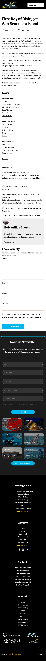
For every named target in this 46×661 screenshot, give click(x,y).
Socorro (5, 101)
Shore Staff (23, 534)
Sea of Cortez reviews (10, 150)
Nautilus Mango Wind (23, 582)
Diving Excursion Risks (23, 508)
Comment (6, 258)
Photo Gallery (23, 608)
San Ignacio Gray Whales (11, 104)
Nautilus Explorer (35, 215)
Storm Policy (23, 497)
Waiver (23, 505)
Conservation (7, 127)
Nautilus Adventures (16, 654)
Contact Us (23, 540)
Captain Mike (7, 124)
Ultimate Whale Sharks (10, 107)
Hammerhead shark (21, 215)
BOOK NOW (33, 5)
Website (5, 303)
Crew (4, 133)
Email (5, 293)
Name (5, 283)
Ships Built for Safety (23, 568)
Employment (23, 537)
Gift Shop (23, 616)
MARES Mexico (23, 625)
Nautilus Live (23, 542)
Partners (23, 528)
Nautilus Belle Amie (23, 573)
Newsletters (23, 605)
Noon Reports (7, 153)
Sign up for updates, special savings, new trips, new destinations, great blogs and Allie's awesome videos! (23, 352)
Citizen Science (7, 130)
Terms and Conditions (23, 503)
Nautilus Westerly (23, 585)
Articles (23, 613)
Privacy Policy (23, 500)
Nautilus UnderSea (23, 576)
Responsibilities (23, 494)
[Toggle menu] (41, 5)
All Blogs (5, 93)
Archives (5, 159)
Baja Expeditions (23, 619)
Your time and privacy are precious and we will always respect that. (19, 404)
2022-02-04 (25, 30)
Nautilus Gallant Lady (23, 579)
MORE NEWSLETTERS (23, 463)
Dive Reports (7, 144)
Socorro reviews (10, 30)
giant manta (9, 215)
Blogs (23, 602)
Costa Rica (6, 113)
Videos (23, 611)
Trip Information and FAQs (23, 491)
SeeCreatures (23, 622)
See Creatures (7, 116)
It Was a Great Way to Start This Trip (15, 172)
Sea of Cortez (7, 110)
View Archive (10, 242)
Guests (4, 136)
